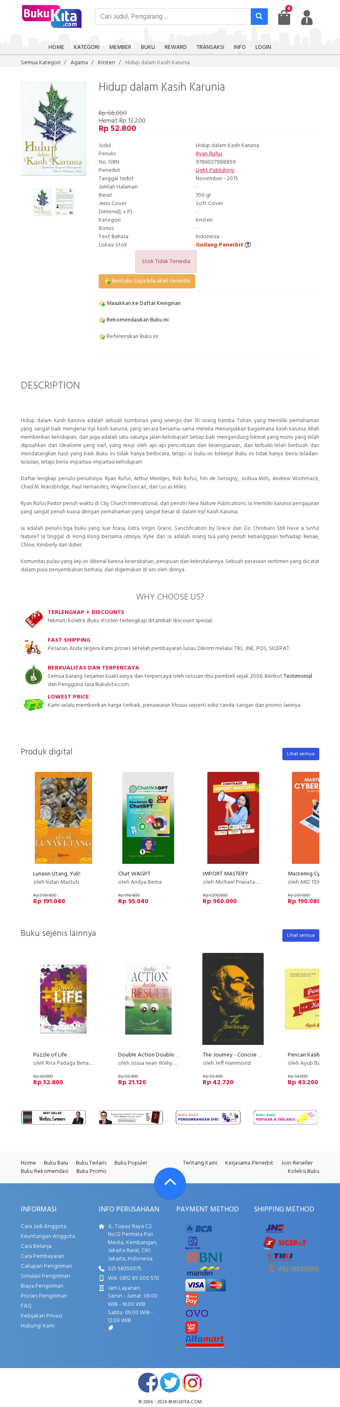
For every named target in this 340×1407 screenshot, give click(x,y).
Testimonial (298, 676)
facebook (148, 1382)
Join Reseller (297, 1163)
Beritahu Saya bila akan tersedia (150, 281)
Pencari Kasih (304, 1055)
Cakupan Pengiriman (46, 1266)
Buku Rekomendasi (44, 1171)
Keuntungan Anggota (48, 1236)
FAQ (26, 1306)
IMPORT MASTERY (225, 874)
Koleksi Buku (303, 1171)
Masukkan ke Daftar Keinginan (143, 303)
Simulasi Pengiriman (45, 1276)
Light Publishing (215, 170)
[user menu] (307, 17)
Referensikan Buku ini (131, 336)
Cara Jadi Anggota (43, 1226)
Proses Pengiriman (44, 1296)
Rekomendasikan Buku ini (137, 320)
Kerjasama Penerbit (249, 1163)
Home (28, 1163)
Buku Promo (91, 1171)
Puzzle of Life (50, 1055)
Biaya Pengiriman (42, 1286)
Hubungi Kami (38, 1326)
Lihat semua (301, 754)
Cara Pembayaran (42, 1256)
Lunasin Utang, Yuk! (56, 874)
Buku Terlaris (91, 1163)
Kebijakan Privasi (41, 1316)
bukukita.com (185, 1402)
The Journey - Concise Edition (239, 1055)
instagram (192, 1382)
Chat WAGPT (134, 874)
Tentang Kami (200, 1163)
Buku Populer (130, 1163)
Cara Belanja (36, 1246)
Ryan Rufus (209, 154)
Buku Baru (56, 1163)
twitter (170, 1382)
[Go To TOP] (170, 1183)
